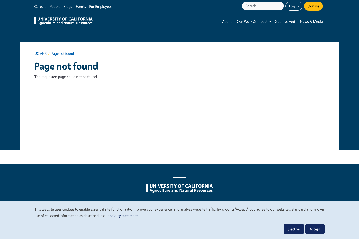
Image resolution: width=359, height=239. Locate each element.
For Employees (100, 6)
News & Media (311, 21)
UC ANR (40, 53)
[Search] (281, 6)
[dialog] (179, 220)
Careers (40, 6)
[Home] (63, 21)
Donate (313, 6)
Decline (294, 229)
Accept (315, 229)
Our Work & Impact (252, 21)
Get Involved (285, 21)
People (55, 6)
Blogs (68, 6)
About (227, 21)
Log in (294, 6)
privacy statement (123, 215)
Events (80, 6)
